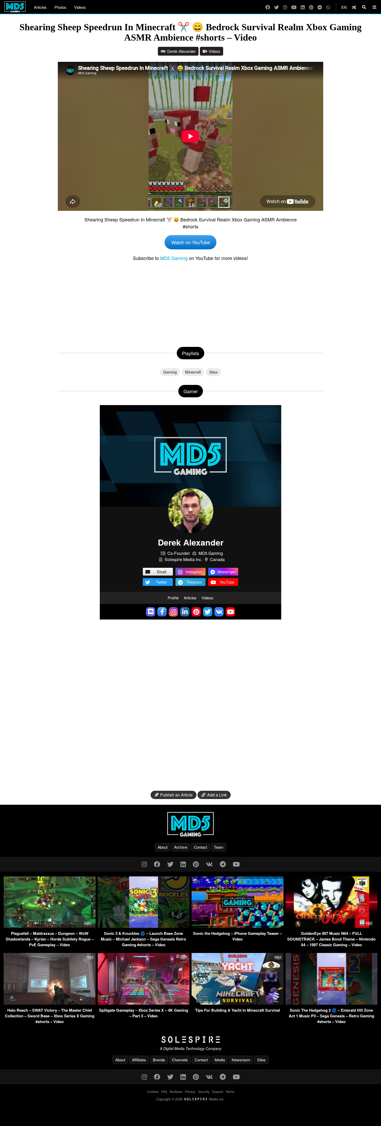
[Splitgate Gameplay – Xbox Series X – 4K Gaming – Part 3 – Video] (144, 1003)
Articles (40, 7)
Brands (159, 1059)
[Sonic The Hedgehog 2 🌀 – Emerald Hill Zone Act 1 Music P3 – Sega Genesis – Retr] (332, 1003)
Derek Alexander (181, 51)
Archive (180, 847)
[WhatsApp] (328, 7)
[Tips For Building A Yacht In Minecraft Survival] (238, 1003)
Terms (230, 1091)
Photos (60, 7)
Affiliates (139, 1059)
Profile (173, 597)
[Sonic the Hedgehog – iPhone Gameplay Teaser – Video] (238, 926)
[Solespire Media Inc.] (190, 1039)
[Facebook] (268, 7)
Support (217, 1091)
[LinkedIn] (302, 7)
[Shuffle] (353, 7)
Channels (180, 1059)
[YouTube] (294, 7)
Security (203, 1091)
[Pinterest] (311, 7)
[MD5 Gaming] (190, 824)
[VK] (209, 863)
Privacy (190, 1091)
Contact (200, 847)
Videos (80, 7)
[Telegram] (223, 863)
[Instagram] (285, 7)
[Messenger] (320, 7)
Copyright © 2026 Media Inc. (190, 1099)
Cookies (153, 1091)
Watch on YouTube (190, 242)
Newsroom (241, 1059)
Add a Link (217, 795)
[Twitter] (276, 7)
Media (220, 1059)
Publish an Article (176, 795)
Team (218, 847)
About (162, 847)
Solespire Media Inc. (183, 559)
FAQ (164, 1091)
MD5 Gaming (174, 258)
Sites (261, 1059)
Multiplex (176, 1091)
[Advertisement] (190, 303)
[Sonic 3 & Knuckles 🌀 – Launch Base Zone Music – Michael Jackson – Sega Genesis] (144, 926)
